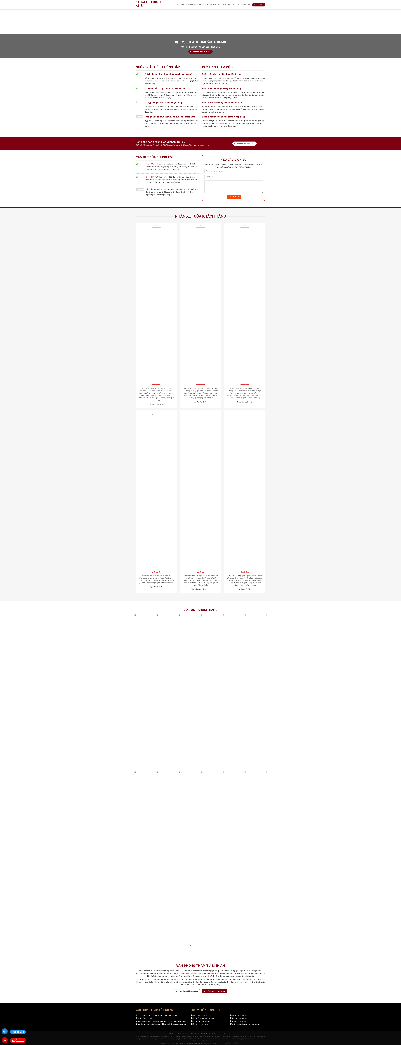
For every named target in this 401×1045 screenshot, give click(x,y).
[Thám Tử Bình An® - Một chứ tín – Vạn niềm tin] (153, 4)
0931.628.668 (18, 1040)
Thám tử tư (226, 4)
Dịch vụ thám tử (213, 4)
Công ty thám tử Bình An (195, 4)
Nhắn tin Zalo (18, 1032)
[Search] (249, 5)
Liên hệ (243, 4)
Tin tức (236, 4)
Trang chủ (180, 4)
